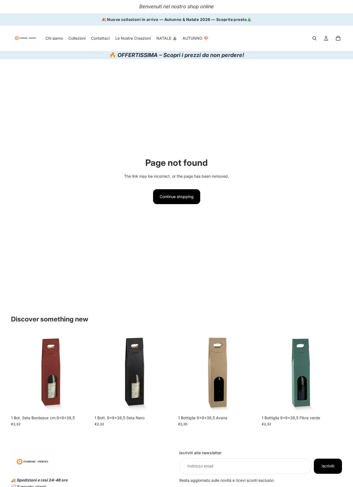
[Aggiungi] (83, 404)
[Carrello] (338, 38)
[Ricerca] (314, 38)
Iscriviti (328, 466)
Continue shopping (177, 196)
